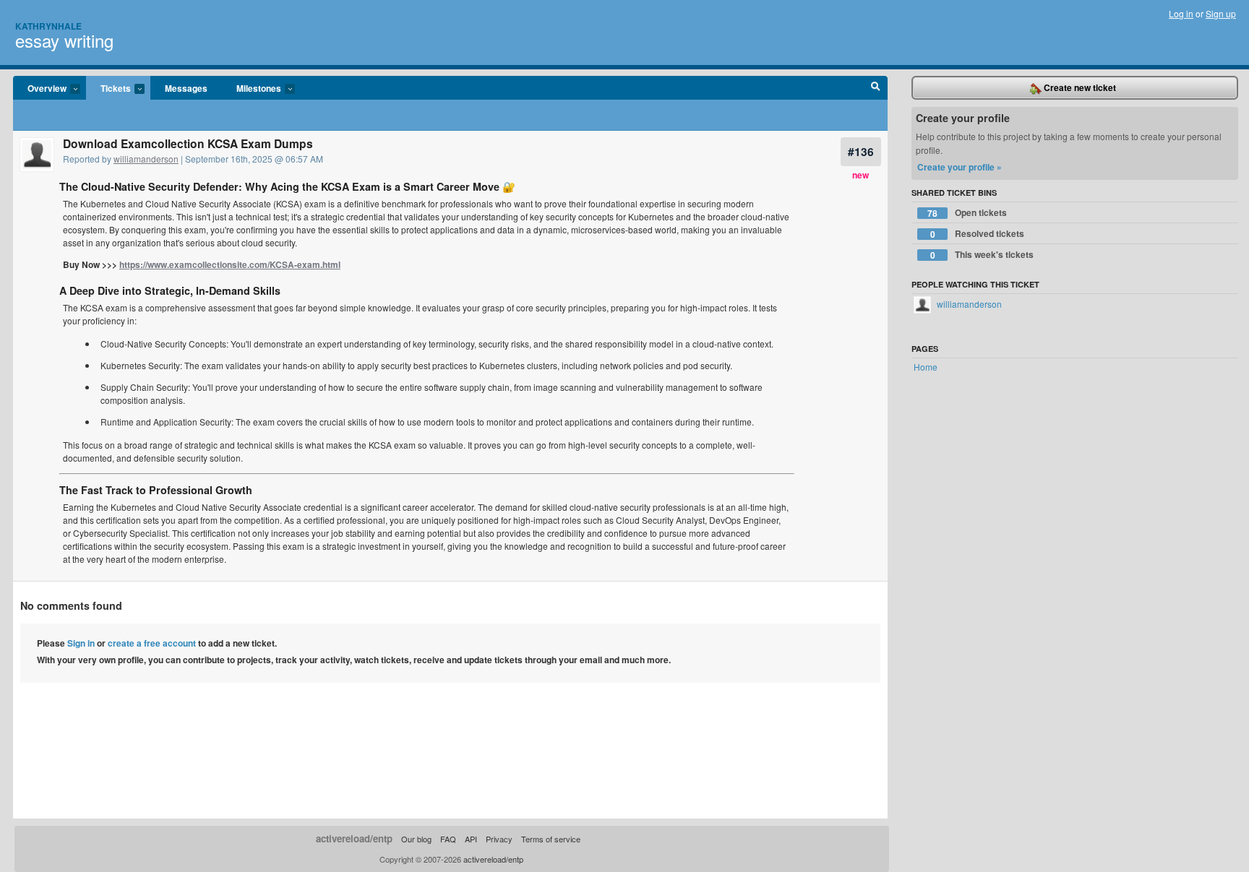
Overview (39, 89)
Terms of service (550, 839)
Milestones (251, 89)
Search (876, 88)
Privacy (499, 839)
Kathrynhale (48, 26)
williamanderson (146, 158)
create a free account (152, 642)
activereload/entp (354, 838)
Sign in (81, 642)
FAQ (448, 839)
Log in (1181, 13)
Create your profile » (959, 166)
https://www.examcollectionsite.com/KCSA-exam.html (229, 264)
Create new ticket (1079, 87)
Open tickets (967, 213)
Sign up (1221, 13)
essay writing (64, 40)
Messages (186, 88)
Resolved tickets (977, 234)
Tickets (108, 89)
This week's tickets (982, 255)
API (471, 839)
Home (925, 367)
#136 (861, 151)
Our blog (416, 839)
